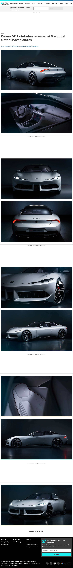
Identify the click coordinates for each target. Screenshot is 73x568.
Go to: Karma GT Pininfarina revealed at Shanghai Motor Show (20, 46)
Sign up (56, 554)
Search (71, 3)
